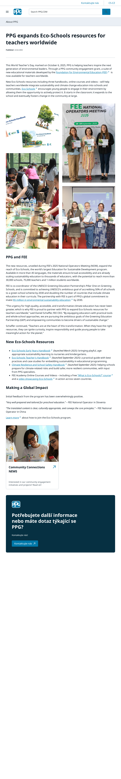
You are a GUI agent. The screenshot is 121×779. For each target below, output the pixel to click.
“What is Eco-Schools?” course (94, 375)
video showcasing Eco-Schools (36, 379)
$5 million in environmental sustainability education (42, 300)
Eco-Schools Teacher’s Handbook (30, 357)
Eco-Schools (28, 88)
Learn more (12, 417)
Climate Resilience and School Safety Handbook (38, 364)
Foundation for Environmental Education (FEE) (81, 72)
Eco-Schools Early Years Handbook (31, 350)
